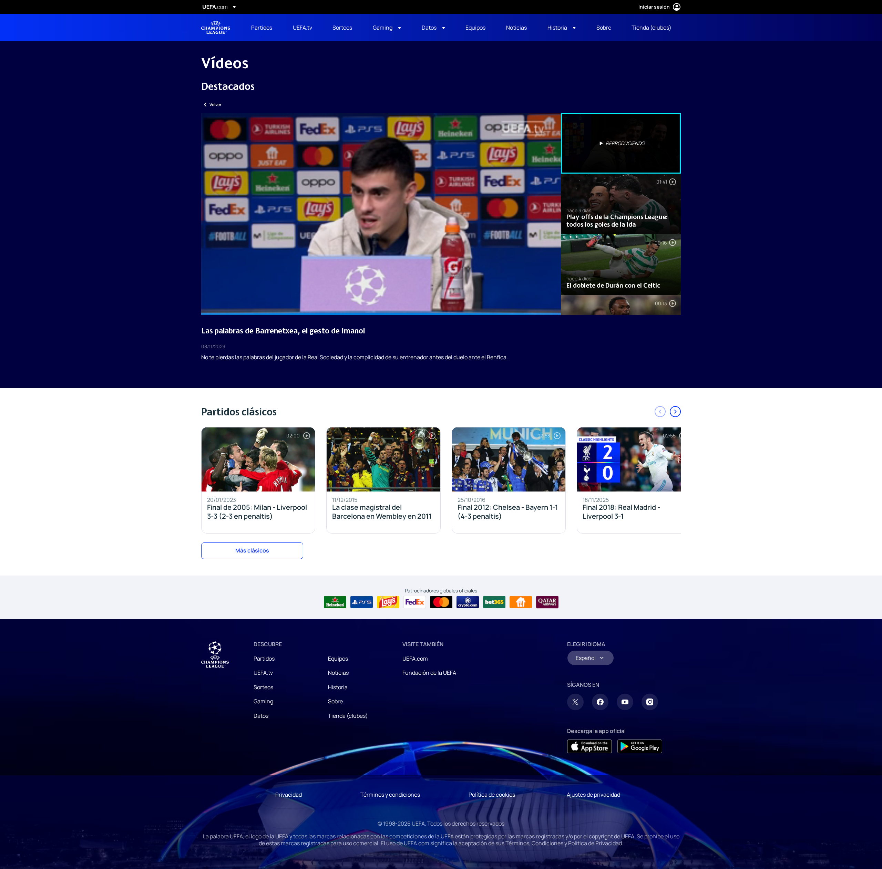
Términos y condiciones (390, 794)
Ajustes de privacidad (593, 794)
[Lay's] (388, 602)
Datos (261, 716)
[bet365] (494, 602)
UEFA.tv (263, 672)
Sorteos (263, 687)
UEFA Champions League (215, 27)
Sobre (335, 701)
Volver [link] (215, 104)
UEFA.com (415, 658)
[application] (381, 214)
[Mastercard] (441, 602)
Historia (338, 687)
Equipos (338, 658)
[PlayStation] (361, 602)
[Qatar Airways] (547, 602)
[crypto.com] (468, 602)
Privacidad (288, 794)
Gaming (263, 701)
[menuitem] (263, 27)
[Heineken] (335, 602)
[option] (621, 143)
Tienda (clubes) (348, 716)
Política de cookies (492, 794)
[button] (387, 27)
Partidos (264, 658)
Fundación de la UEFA (429, 672)
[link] (262, 27)
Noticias (338, 672)
